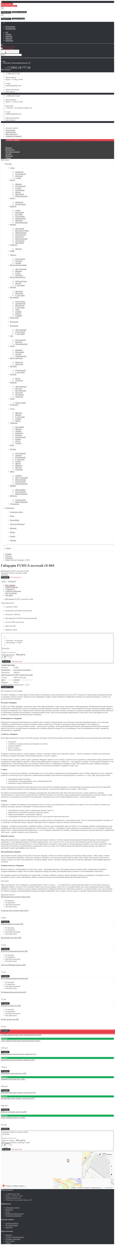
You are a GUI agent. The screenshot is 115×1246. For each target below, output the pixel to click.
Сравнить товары (18, 19)
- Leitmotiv (18, 316)
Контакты (9, 156)
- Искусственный (21, 478)
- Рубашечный (19, 457)
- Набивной (18, 172)
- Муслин (18, 467)
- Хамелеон (18, 397)
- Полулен (18, 342)
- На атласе (18, 393)
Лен (11, 336)
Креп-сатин (14, 318)
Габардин (13, 245)
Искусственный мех (17, 277)
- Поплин (18, 455)
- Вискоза (18, 429)
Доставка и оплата (12, 152)
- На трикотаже (20, 390)
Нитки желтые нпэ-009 (10, 1019)
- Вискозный (19, 229)
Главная (8, 554)
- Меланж (18, 249)
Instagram (8, 36)
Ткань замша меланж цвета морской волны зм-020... (21, 1041)
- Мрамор (18, 184)
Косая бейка (14, 520)
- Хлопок (17, 443)
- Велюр (17, 192)
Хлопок (13, 449)
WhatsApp (9, 40)
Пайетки (13, 382)
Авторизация (10, 29)
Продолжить (6, 12)
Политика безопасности (14, 1214)
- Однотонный (20, 174)
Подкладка (14, 405)
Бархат (12, 180)
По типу (9, 164)
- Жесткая (18, 413)
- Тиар (16, 310)
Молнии (13, 528)
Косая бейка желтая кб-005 (11, 938)
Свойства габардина (13, 591)
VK (6, 32)
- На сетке (18, 388)
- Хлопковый (19, 190)
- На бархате (19, 395)
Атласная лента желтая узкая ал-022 (14, 910)
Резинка (13, 540)
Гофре (12, 251)
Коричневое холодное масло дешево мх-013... (18, 1060)
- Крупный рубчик (21, 231)
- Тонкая (17, 263)
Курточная (14, 326)
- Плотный (18, 176)
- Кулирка (18, 435)
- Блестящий (19, 212)
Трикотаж (13, 423)
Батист (12, 198)
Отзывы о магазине (12, 1239)
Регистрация (10, 27)
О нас (7, 1212)
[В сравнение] (7, 659)
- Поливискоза (19, 303)
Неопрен (13, 366)
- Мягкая (17, 415)
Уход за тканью (11, 593)
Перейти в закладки (19, 12)
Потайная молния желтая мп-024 (13, 992)
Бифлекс (13, 206)
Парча (12, 399)
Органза (13, 374)
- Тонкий (17, 354)
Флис (12, 445)
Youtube (8, 34)
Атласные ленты (16, 512)
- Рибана (17, 439)
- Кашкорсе (18, 433)
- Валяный (18, 350)
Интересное (9, 150)
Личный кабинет (11, 1223)
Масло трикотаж (16, 358)
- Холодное (18, 364)
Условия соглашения (13, 1216)
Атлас (12, 168)
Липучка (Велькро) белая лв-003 (13, 965)
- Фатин (17, 421)
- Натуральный (20, 480)
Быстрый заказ (17, 661)
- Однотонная (19, 259)
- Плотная (18, 261)
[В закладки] (5, 659)
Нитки (12, 532)
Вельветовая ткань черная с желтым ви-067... (18, 1098)
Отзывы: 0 (12, 581)
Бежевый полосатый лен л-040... (13, 1079)
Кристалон (14, 322)
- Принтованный (20, 196)
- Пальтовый (19, 352)
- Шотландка (19, 305)
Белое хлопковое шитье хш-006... (13, 1118)
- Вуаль (17, 378)
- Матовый (18, 220)
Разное (12, 536)
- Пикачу (17, 314)
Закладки (8, 1227)
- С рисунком (19, 285)
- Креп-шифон (19, 490)
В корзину (5, 577)
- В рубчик (18, 214)
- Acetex (17, 210)
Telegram (8, 38)
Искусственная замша (18, 265)
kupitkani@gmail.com (13, 85)
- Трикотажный (20, 356)
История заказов (11, 1225)
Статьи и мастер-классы (14, 1237)
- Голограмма (19, 216)
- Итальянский (20, 218)
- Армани (18, 476)
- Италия (17, 283)
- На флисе (18, 275)
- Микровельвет (20, 233)
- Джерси (17, 431)
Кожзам (13, 287)
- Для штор (18, 380)
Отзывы (8, 154)
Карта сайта (9, 1241)
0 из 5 (3, 581)
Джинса (13, 255)
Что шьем (9, 595)
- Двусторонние (20, 386)
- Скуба (17, 273)
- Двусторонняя (20, 269)
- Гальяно (18, 312)
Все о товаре (10, 585)
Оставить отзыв (7, 687)
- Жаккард (18, 465)
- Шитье (17, 463)
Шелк (12, 471)
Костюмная (14, 297)
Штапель (13, 496)
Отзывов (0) (10, 589)
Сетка (12, 409)
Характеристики (11, 587)
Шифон (13, 486)
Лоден (12, 346)
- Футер (17, 441)
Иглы (12, 516)
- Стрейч (17, 178)
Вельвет (13, 224)
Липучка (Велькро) (17, 524)
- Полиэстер (19, 237)
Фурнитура (10, 508)
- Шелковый (19, 194)
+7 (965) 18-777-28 (18, 67)
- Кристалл (18, 362)
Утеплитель (14, 504)
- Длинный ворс (20, 281)
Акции (8, 158)
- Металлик (18, 293)
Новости (8, 148)
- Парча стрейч (20, 403)
